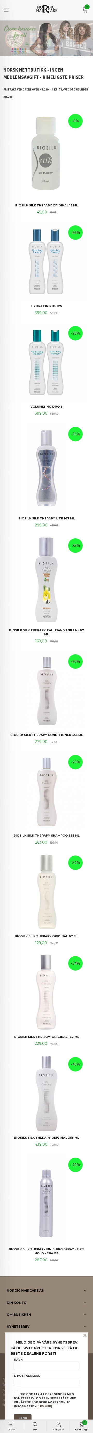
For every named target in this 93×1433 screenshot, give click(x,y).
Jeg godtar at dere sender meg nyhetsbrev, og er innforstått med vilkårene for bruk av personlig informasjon (45, 1400)
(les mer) (44, 1406)
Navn (18, 1359)
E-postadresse (27, 1376)
